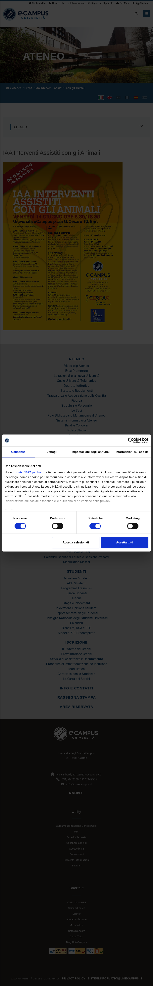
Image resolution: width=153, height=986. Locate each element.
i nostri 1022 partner (28, 472)
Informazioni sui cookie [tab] (132, 451)
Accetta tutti (124, 542)
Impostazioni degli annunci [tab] (91, 451)
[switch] (57, 526)
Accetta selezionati (76, 542)
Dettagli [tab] (51, 451)
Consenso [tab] (18, 451)
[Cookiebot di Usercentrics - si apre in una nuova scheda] (131, 440)
